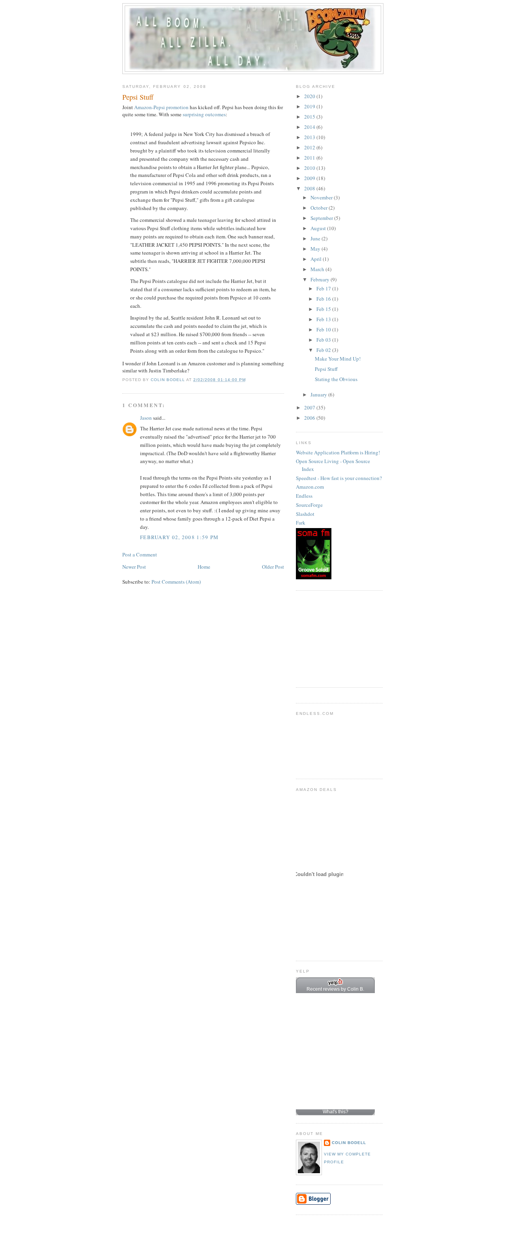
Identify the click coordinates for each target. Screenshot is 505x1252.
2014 (310, 126)
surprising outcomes (204, 114)
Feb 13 (324, 319)
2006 (310, 417)
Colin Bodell (349, 1142)
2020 (310, 96)
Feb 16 (324, 298)
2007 (310, 407)
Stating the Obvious (336, 379)
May (316, 248)
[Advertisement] (335, 638)
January (319, 394)
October (319, 207)
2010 (310, 167)
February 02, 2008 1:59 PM (179, 537)
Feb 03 (324, 339)
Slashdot (305, 513)
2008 (310, 188)
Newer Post (134, 566)
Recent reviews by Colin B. (335, 989)
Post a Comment (139, 554)
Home (204, 566)
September (322, 217)
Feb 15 (324, 309)
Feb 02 (324, 349)
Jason (146, 417)
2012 (310, 147)
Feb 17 (324, 288)
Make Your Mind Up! (338, 358)
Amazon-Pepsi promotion (161, 107)
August (318, 228)
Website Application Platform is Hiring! (338, 452)
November (322, 197)
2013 (310, 137)
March (317, 269)
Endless (304, 495)
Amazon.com (310, 486)
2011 (310, 157)
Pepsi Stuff (326, 368)
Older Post (273, 566)
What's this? (335, 1111)
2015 (310, 116)
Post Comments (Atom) (176, 581)
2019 (310, 106)
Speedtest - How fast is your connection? (339, 478)
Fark (300, 522)
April (316, 258)
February (320, 279)
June (316, 238)
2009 (310, 178)
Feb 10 (324, 329)
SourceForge (309, 504)
